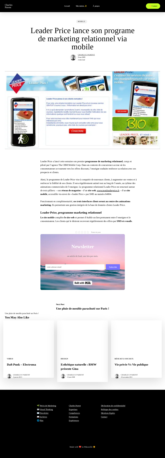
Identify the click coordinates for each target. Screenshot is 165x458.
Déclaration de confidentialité (113, 406)
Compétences (74, 413)
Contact (104, 417)
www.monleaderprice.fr (108, 190)
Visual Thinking (46, 409)
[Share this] (33, 162)
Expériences (74, 420)
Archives (43, 417)
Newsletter (44, 413)
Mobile (81, 21)
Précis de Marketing (48, 406)
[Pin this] (33, 184)
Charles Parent (8, 6)
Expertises (73, 409)
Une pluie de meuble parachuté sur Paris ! (22, 313)
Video (10, 359)
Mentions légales (108, 413)
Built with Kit (82, 283)
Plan (41, 420)
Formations (73, 417)
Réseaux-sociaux (124, 359)
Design (64, 359)
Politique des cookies (109, 409)
